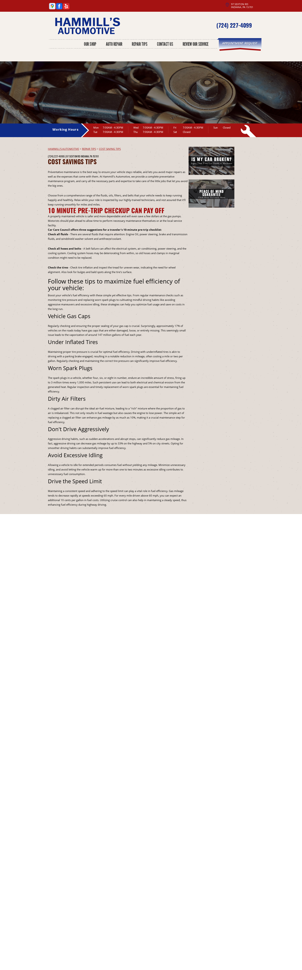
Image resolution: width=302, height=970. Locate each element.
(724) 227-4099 (234, 25)
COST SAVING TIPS (110, 149)
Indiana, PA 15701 (90, 156)
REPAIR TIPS (89, 149)
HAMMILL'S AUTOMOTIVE (63, 149)
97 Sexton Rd (73, 156)
